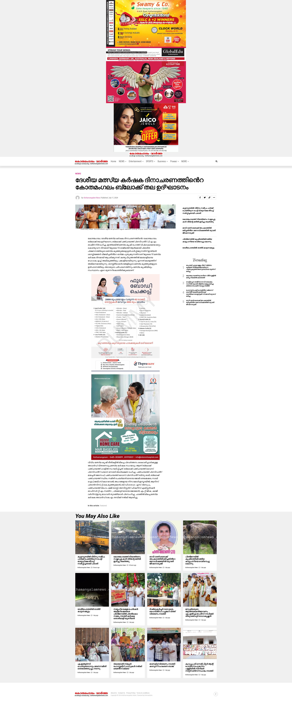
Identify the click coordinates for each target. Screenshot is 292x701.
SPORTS (149, 161)
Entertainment (135, 161)
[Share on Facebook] (200, 197)
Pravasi (173, 161)
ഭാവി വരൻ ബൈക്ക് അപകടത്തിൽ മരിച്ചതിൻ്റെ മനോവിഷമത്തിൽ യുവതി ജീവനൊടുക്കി (199, 230)
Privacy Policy (130, 693)
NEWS (121, 161)
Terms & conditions (143, 693)
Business (162, 161)
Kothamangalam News (92, 198)
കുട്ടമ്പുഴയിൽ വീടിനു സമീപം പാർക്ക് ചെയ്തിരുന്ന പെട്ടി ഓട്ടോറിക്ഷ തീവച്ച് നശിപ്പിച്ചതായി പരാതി (198, 210)
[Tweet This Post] (205, 197)
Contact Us (121, 693)
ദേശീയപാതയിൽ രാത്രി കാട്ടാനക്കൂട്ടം (198, 248)
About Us (114, 693)
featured (103, 506)
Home (113, 161)
